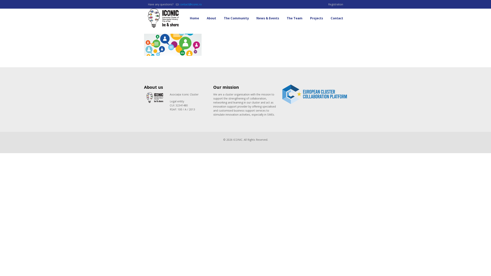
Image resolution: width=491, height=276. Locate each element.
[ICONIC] (163, 18)
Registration (335, 4)
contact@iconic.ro (191, 4)
